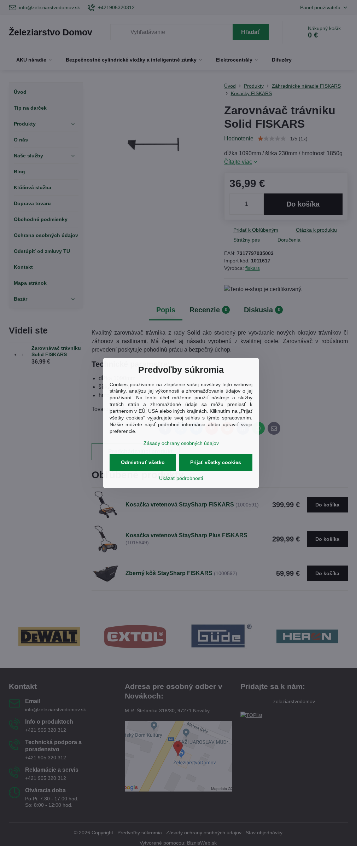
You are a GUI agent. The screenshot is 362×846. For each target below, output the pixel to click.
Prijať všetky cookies (215, 462)
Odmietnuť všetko (143, 462)
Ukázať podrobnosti (181, 478)
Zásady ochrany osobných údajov (181, 443)
